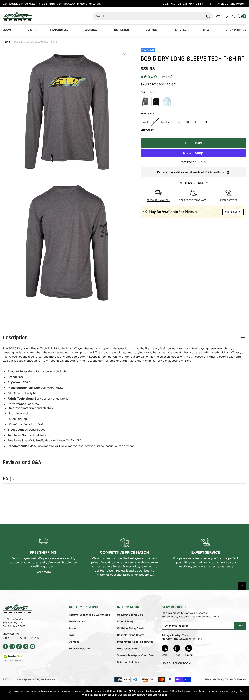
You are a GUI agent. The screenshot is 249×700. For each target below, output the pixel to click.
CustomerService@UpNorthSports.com (142, 694)
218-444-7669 (31, 637)
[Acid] (145, 101)
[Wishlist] (125, 54)
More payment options (193, 161)
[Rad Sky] (167, 101)
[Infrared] (156, 101)
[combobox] (153, 16)
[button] (149, 76)
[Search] (208, 16)
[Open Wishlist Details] (226, 16)
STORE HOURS (233, 212)
